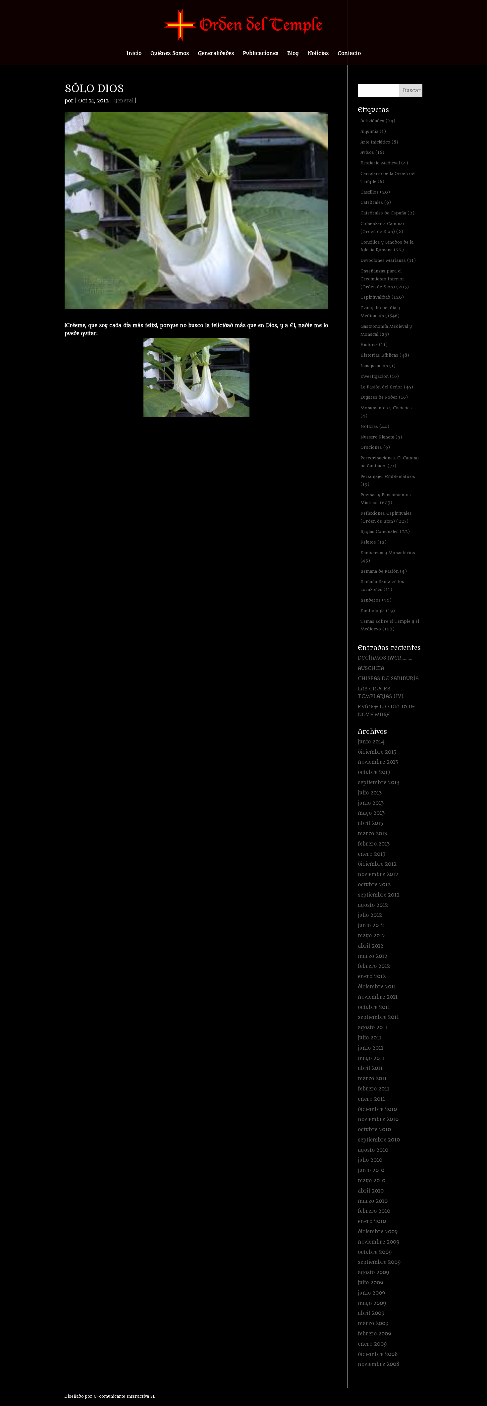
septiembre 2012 (379, 895)
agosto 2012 (373, 905)
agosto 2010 (373, 1150)
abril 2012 (370, 946)
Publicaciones (260, 53)
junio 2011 (370, 1048)
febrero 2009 (374, 1334)
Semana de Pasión (383, 571)
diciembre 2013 (377, 752)
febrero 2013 (374, 844)
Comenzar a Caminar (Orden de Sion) (382, 227)
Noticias (318, 53)
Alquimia (373, 131)
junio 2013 (371, 803)
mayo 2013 (371, 813)
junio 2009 (371, 1293)
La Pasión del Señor (386, 386)
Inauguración (378, 365)
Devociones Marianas (388, 260)
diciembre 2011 (377, 987)
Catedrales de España (387, 212)
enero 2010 (372, 1221)
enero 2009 (372, 1344)
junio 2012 (371, 925)
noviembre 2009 (378, 1242)
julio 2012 (370, 915)
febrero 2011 (373, 1089)
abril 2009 (371, 1313)
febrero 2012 (374, 966)
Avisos (372, 152)
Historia (374, 344)
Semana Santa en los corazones (382, 585)
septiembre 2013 (378, 783)
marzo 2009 (373, 1323)
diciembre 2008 (378, 1354)
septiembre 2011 (378, 1017)
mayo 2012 (371, 936)
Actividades (377, 120)
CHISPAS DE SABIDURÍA (388, 678)
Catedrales (375, 202)
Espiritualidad (382, 297)
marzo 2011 (372, 1079)
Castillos (375, 192)
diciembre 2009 (378, 1232)
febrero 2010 (374, 1211)
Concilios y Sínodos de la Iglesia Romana (386, 246)
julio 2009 (370, 1283)
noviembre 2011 (378, 997)
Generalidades (216, 53)
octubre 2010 (374, 1130)
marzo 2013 (372, 834)
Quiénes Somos (169, 53)
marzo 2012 (372, 956)
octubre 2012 (374, 885)
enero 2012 (372, 976)
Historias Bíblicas (384, 355)
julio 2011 (369, 1038)
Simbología (377, 610)
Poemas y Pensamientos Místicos (385, 498)
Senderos (376, 600)
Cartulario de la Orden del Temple (387, 177)
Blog (293, 53)
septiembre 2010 (379, 1140)
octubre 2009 (375, 1252)
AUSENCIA (371, 668)
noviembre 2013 (378, 762)
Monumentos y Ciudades (386, 411)
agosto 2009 (373, 1272)
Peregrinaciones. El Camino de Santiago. (389, 461)
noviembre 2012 (378, 874)
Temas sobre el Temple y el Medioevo (389, 625)
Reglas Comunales (385, 531)
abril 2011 (370, 1068)
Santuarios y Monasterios (387, 556)
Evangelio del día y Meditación (380, 311)
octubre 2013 (374, 772)
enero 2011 (371, 1099)
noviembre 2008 (379, 1364)
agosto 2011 (372, 1027)
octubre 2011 (374, 1007)
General (123, 101)
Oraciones (375, 447)
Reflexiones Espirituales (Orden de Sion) (386, 517)
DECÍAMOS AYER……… (385, 658)
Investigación (379, 376)
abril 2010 (371, 1191)
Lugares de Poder (384, 397)
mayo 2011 (371, 1058)
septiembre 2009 (379, 1262)
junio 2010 (371, 1170)
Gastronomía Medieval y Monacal (386, 330)
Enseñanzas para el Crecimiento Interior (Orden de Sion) (384, 278)
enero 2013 (371, 854)
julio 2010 (370, 1160)
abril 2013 (370, 823)
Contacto (349, 53)
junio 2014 (371, 742)
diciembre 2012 (377, 864)
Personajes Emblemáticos (387, 480)
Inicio (134, 53)
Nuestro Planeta (381, 437)
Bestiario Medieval (384, 162)
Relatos (373, 542)
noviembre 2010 (378, 1119)
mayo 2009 (372, 1303)
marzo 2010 (373, 1201)
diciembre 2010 (377, 1109)
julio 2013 (370, 793)
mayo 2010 (371, 1181)
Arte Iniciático (379, 142)
